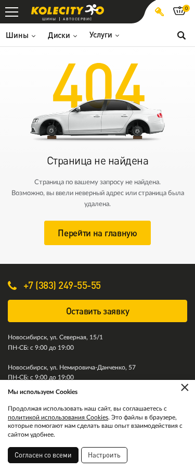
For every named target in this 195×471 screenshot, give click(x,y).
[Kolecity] (67, 9)
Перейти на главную (97, 232)
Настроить (104, 455)
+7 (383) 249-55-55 (61, 285)
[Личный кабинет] (159, 11)
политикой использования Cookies (58, 417)
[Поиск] (181, 35)
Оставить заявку (97, 310)
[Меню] (11, 11)
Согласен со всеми (43, 455)
